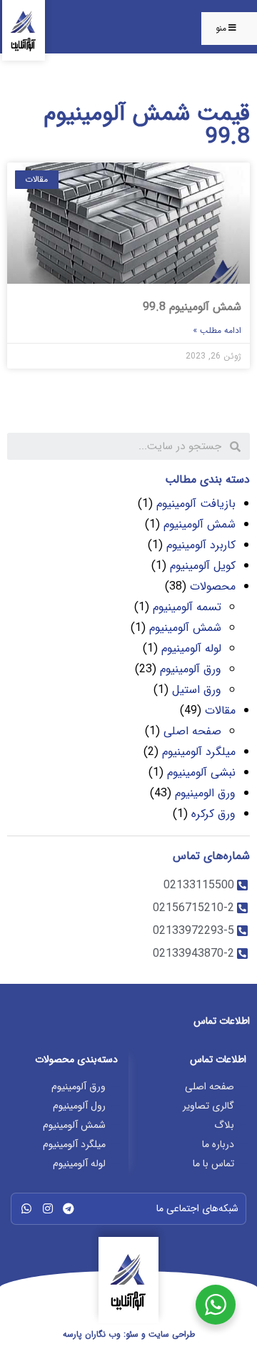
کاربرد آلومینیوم (201, 545)
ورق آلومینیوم (190, 669)
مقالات (220, 710)
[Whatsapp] (26, 1208)
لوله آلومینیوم (191, 648)
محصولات (213, 586)
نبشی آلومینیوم (201, 772)
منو (221, 28)
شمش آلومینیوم (199, 524)
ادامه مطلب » (217, 330)
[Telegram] (68, 1208)
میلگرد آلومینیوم (199, 752)
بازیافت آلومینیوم (196, 504)
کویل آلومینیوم (203, 566)
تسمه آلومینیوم (187, 607)
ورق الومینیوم (205, 793)
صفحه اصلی (192, 731)
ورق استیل (196, 690)
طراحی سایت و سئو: (129, 1334)
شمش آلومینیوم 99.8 (192, 307)
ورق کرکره (213, 814)
